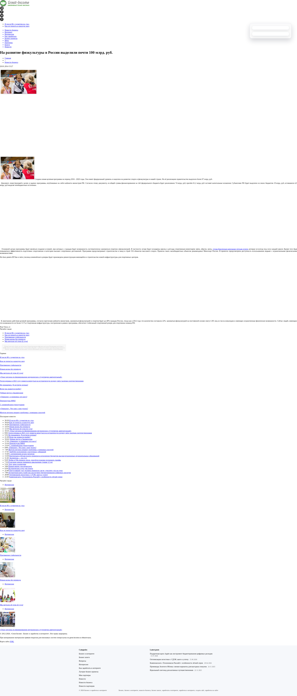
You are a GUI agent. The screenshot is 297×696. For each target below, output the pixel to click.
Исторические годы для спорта (20, 468)
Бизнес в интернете (86, 654)
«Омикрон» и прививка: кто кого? (13, 397)
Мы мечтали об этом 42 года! (16, 341)
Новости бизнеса (11, 62)
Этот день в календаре (17, 464)
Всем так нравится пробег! (10, 389)
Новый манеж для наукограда (20, 466)
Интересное (9, 485)
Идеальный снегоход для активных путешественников (48, 349)
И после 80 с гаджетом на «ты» (17, 24)
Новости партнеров (86, 686)
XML (12, 642)
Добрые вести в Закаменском (11, 393)
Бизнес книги (84, 657)
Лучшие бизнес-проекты (88, 672)
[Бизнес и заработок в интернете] (14, 6)
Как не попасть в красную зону (17, 26)
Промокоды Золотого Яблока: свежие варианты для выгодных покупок (178, 667)
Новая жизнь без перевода (15, 339)
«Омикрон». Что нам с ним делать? (14, 409)
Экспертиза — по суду (18, 458)
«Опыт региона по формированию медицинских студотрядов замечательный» (31, 377)
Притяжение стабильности (15, 337)
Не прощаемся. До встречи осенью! (14, 385)
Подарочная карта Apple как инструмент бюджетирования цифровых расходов (26, 346)
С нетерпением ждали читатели (21, 454)
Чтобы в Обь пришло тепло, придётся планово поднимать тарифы (34, 460)
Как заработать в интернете (90, 668)
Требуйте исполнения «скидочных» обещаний (27, 452)
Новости (82, 679)
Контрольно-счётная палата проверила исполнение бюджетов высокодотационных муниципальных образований (54, 456)
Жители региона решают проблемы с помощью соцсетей (22, 413)
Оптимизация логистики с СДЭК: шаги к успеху (28, 475)
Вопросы (82, 661)
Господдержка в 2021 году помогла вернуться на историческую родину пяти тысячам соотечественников (42, 381)
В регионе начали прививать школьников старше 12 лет (30, 462)
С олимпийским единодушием (12, 405)
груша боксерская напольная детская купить (230, 249)
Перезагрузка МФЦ (8, 401)
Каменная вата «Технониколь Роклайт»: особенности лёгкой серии (33, 347)
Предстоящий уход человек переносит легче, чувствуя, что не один (36, 471)
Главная (8, 58)
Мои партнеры (85, 675)
